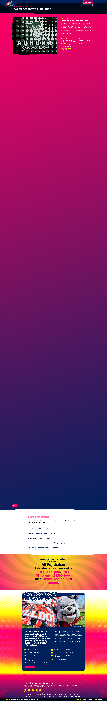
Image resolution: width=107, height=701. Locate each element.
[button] (13, 505)
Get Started (53, 583)
